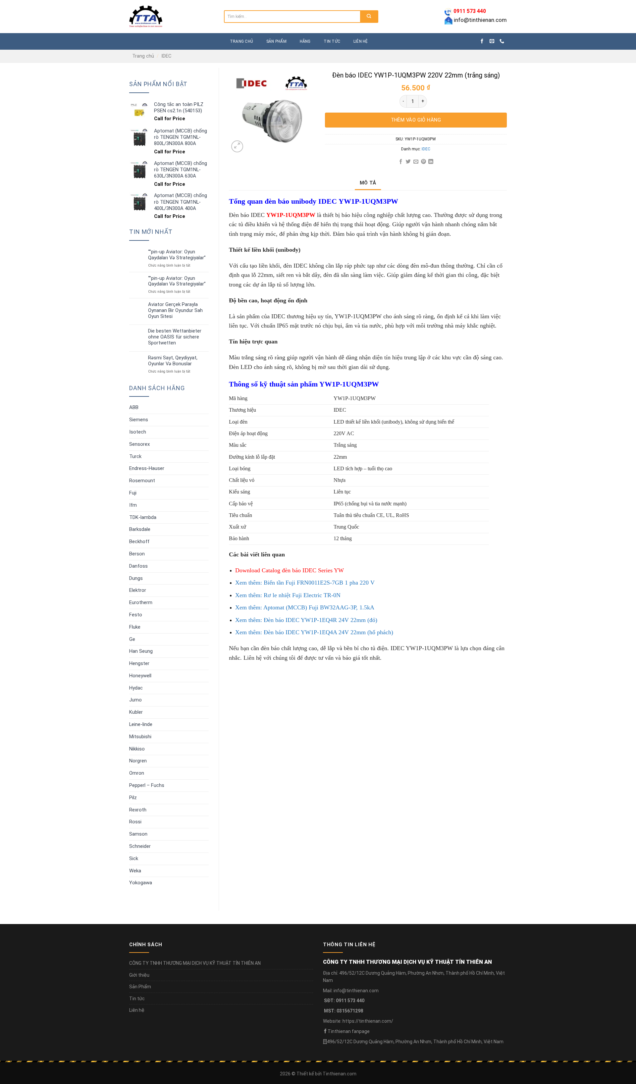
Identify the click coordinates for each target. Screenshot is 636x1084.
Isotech (137, 432)
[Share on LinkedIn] (430, 162)
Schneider (140, 846)
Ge (132, 639)
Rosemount (142, 481)
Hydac (136, 688)
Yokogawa (140, 883)
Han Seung (141, 651)
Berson (137, 554)
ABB (133, 407)
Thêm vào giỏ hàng (416, 120)
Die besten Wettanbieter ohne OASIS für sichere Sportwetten (174, 337)
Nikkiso (137, 749)
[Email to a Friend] (415, 162)
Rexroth (137, 810)
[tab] (368, 183)
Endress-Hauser (146, 468)
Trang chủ (143, 56)
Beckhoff (139, 541)
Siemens (138, 420)
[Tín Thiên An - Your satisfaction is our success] (171, 16)
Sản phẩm (276, 41)
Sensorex (139, 444)
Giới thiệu (139, 975)
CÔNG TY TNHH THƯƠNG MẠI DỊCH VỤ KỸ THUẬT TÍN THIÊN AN (195, 963)
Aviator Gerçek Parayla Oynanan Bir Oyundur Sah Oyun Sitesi (175, 310)
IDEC (166, 56)
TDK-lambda (142, 517)
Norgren (138, 761)
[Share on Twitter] (408, 162)
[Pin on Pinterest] (423, 162)
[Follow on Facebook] (482, 41)
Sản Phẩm (140, 986)
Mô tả (368, 183)
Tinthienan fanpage (349, 1031)
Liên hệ (360, 41)
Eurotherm (140, 602)
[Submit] (369, 16)
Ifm (133, 505)
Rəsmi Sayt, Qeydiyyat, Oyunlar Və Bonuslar (172, 361)
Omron (136, 773)
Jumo (135, 700)
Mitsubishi (140, 737)
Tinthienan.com (339, 1073)
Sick (133, 858)
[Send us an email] (492, 41)
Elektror (137, 590)
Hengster (139, 663)
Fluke (134, 627)
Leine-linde (140, 724)
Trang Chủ (241, 41)
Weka (135, 871)
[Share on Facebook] (400, 162)
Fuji (132, 493)
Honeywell (140, 676)
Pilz (133, 797)
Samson (138, 834)
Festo (135, 615)
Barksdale (139, 529)
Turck (135, 456)
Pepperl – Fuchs (146, 785)
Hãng (305, 41)
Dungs (136, 578)
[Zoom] (237, 146)
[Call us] (502, 41)
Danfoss (138, 566)
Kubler (136, 712)
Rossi (135, 822)
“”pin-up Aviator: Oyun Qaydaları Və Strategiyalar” (177, 255)
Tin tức (332, 41)
